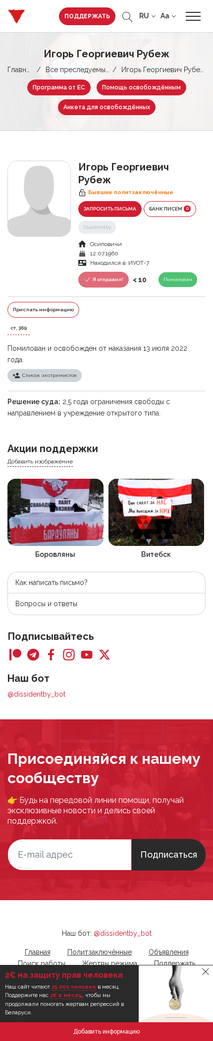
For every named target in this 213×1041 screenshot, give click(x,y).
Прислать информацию (43, 309)
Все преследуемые (77, 70)
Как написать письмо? (51, 582)
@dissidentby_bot (36, 694)
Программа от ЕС (59, 87)
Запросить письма (110, 208)
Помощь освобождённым (141, 87)
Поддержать (87, 16)
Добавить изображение (40, 461)
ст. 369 (18, 328)
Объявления (169, 952)
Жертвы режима (109, 963)
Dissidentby (97, 227)
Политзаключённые (99, 952)
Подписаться (168, 854)
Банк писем (169, 208)
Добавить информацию (106, 1031)
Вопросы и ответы (46, 604)
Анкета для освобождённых (106, 107)
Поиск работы (41, 963)
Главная (20, 70)
